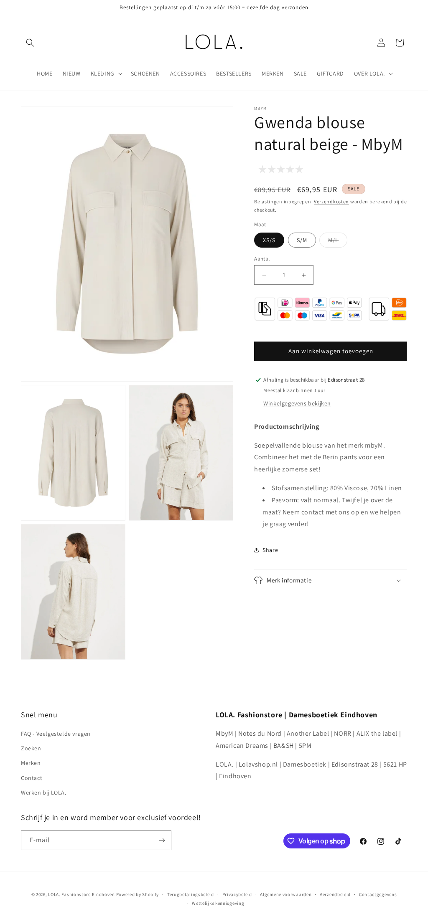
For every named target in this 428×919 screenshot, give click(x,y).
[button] (30, 42)
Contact (31, 778)
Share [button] (270, 550)
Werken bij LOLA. (43, 792)
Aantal (262, 258)
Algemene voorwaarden (285, 894)
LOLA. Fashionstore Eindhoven (81, 894)
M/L (337, 242)
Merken (31, 763)
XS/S (269, 240)
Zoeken (31, 748)
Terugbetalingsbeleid (190, 894)
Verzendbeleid (335, 894)
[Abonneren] (162, 840)
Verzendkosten (331, 201)
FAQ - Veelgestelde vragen (56, 733)
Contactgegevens (378, 894)
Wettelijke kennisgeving (218, 903)
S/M (302, 240)
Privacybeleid (237, 894)
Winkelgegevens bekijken (297, 403)
